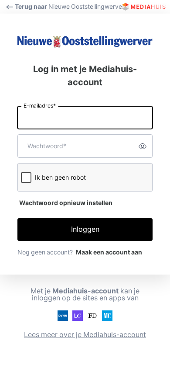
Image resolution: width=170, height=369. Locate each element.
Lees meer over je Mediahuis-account (85, 335)
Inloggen (85, 229)
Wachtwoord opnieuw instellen (65, 202)
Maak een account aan (109, 252)
